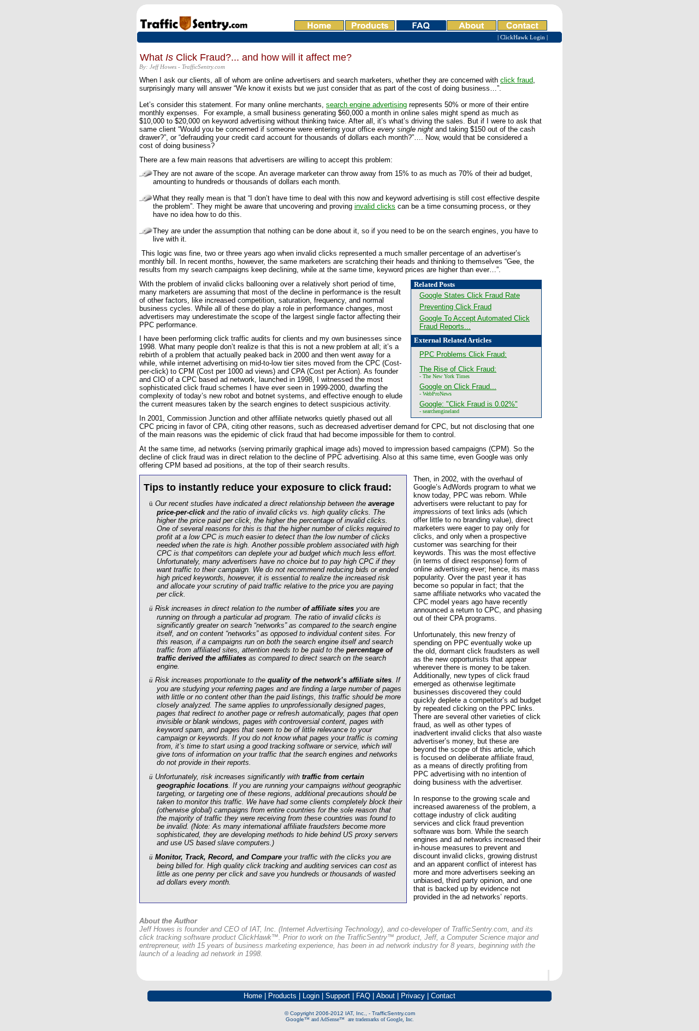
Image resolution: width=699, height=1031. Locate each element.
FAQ (363, 996)
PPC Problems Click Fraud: (463, 354)
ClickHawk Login (522, 37)
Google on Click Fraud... (457, 386)
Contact (443, 996)
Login (311, 996)
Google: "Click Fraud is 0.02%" (468, 404)
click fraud (516, 80)
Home (253, 996)
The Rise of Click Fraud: (457, 369)
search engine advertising (366, 105)
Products (282, 996)
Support (337, 996)
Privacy (413, 996)
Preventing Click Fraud (455, 307)
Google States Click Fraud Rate (469, 295)
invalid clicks (374, 206)
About (385, 996)
